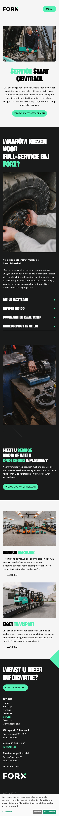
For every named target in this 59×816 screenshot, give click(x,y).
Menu (49, 8)
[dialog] (29, 805)
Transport (8, 713)
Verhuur (7, 709)
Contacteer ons (15, 687)
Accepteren (49, 811)
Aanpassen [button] (7, 811)
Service (7, 716)
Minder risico (14, 308)
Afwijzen (37, 811)
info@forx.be (9, 746)
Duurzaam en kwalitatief (22, 317)
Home (6, 702)
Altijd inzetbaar (15, 299)
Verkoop (7, 706)
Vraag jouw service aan (29, 113)
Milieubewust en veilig (20, 326)
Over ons (7, 720)
